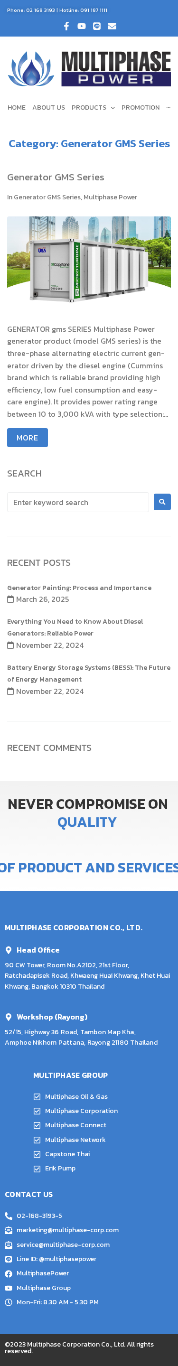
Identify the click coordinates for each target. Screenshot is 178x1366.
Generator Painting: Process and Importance (79, 588)
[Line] (97, 26)
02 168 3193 (40, 10)
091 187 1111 (93, 10)
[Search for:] (78, 502)
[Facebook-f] (66, 26)
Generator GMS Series (55, 176)
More (27, 437)
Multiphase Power (110, 197)
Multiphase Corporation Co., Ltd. (76, 1344)
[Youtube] (81, 26)
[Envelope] (112, 26)
